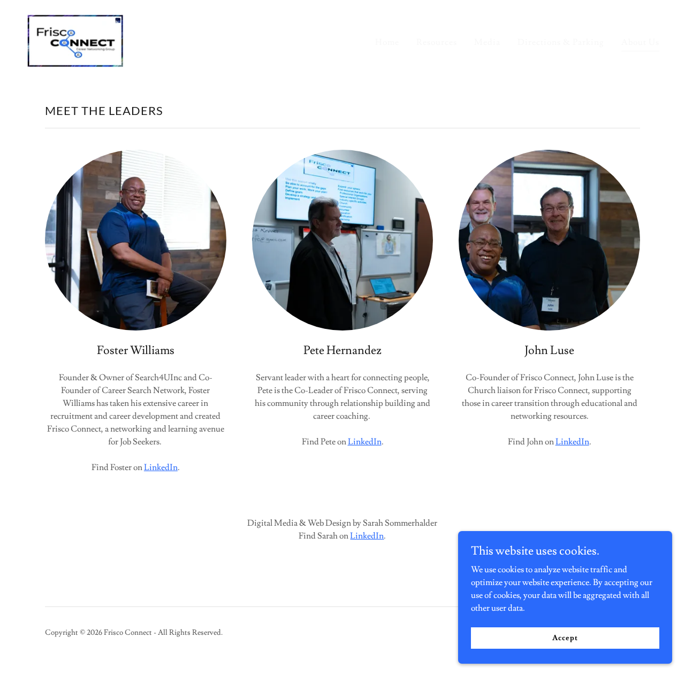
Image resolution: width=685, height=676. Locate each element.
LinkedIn (161, 467)
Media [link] (487, 42)
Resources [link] (436, 42)
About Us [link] (640, 42)
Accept (564, 637)
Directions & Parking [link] (560, 42)
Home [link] (387, 42)
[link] (75, 38)
